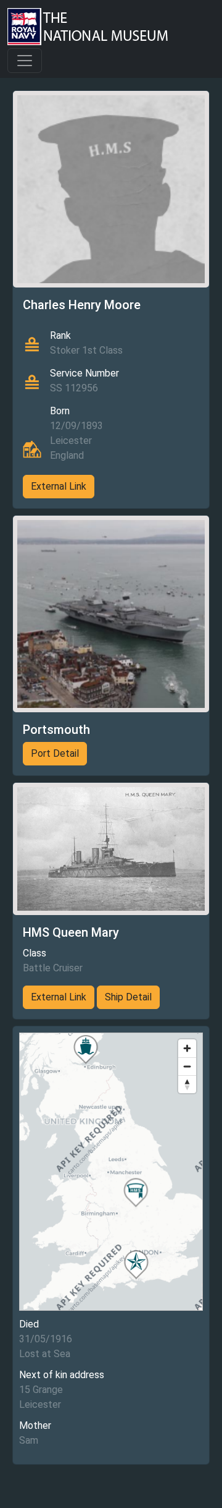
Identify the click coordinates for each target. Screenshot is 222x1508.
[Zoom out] (187, 1066)
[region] (111, 1171)
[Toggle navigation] (24, 60)
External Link (58, 486)
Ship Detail (128, 997)
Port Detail (55, 753)
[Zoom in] (187, 1048)
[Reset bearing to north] (187, 1084)
